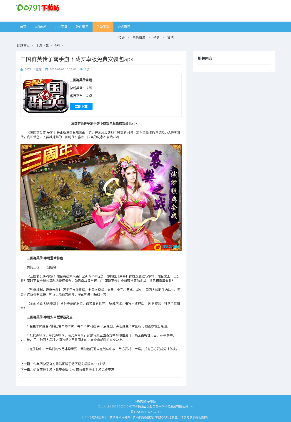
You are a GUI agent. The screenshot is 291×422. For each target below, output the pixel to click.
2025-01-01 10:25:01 (63, 69)
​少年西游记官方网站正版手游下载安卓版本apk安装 (69, 364)
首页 (23, 27)
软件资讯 (82, 27)
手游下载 (103, 27)
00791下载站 (33, 69)
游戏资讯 (124, 27)
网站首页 (23, 45)
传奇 (121, 37)
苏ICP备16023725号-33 (145, 412)
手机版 (151, 401)
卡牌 (156, 37)
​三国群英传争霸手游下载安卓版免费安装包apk (76, 59)
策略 (170, 37)
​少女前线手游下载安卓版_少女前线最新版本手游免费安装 (73, 369)
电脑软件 (41, 27)
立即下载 (81, 106)
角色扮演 (139, 37)
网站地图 (141, 401)
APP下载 (61, 27)
